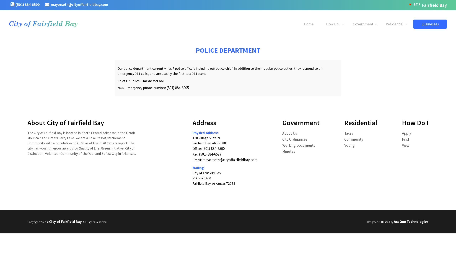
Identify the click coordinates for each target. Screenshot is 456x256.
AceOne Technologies (411, 221)
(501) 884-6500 (27, 4)
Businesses (430, 24)
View (405, 145)
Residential (394, 24)
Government (363, 24)
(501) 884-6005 (178, 87)
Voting (349, 145)
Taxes (348, 133)
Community (353, 139)
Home (309, 24)
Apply (406, 133)
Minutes (288, 151)
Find (405, 139)
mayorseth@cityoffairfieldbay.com (79, 4)
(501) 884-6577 (210, 154)
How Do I (333, 24)
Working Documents (298, 145)
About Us (289, 133)
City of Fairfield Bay (65, 221)
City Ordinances (294, 139)
